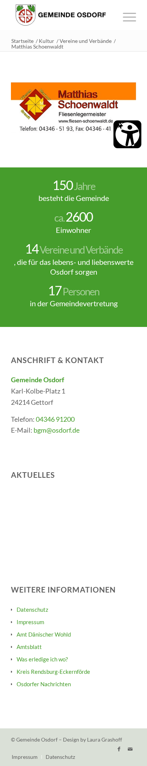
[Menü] (125, 15)
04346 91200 (55, 419)
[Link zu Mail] (130, 749)
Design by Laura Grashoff (92, 739)
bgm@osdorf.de (57, 430)
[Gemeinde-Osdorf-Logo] (61, 15)
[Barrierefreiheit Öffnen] (127, 134)
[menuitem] (125, 15)
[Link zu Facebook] (119, 749)
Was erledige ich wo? (42, 659)
